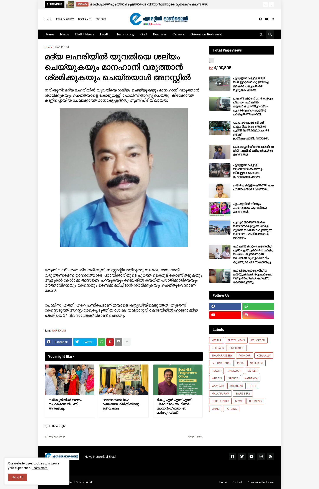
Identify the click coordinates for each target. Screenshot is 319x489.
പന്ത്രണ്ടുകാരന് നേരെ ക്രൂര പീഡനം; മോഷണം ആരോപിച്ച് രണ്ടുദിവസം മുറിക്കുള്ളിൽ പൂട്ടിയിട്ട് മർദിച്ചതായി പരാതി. (253, 106)
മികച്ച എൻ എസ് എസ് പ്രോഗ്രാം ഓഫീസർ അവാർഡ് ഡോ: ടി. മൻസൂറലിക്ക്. (174, 406)
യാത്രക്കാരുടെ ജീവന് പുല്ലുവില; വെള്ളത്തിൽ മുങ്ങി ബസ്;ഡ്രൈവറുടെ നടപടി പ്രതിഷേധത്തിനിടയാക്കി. (251, 131)
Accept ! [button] (17, 477)
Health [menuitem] (105, 34)
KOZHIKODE (237, 348)
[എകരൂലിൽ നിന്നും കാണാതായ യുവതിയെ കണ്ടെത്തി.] (219, 209)
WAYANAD (218, 386)
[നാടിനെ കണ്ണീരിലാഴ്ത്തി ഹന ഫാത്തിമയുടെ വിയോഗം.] (219, 191)
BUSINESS (255, 401)
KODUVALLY (264, 356)
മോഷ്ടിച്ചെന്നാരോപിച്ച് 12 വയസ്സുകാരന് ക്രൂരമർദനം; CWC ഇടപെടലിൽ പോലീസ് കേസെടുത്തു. (252, 277)
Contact (237, 482)
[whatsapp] (258, 306)
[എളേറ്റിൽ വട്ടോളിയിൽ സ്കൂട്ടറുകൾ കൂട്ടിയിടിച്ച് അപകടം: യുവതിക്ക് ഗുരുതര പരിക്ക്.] (219, 83)
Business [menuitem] (159, 34)
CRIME (215, 409)
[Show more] (127, 342)
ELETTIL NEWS (236, 340)
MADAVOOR (234, 371)
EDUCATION (258, 340)
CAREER (252, 371)
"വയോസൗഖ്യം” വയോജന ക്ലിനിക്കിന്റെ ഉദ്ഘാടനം (120, 404)
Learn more (40, 468)
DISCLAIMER (84, 19)
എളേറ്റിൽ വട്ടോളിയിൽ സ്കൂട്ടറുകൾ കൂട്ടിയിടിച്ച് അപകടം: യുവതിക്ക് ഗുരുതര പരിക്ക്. (251, 84)
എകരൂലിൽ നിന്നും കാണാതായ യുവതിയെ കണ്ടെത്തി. (250, 208)
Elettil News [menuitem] (84, 34)
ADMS (90, 482)
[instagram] (258, 315)
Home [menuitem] (49, 34)
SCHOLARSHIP (220, 401)
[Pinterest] (110, 342)
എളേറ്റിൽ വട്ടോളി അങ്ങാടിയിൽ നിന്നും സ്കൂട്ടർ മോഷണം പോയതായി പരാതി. (248, 171)
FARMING (231, 409)
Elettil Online (76, 482)
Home (48, 19)
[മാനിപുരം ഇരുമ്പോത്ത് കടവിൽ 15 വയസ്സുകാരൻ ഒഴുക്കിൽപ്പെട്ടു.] (70, 4)
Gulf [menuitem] (143, 34)
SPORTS (233, 378)
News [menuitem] (64, 34)
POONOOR (245, 356)
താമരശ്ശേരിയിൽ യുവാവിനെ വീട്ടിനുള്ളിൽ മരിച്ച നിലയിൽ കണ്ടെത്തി (253, 151)
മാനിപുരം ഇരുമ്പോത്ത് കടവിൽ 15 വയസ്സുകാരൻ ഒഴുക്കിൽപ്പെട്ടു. (141, 4)
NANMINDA (251, 378)
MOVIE (239, 401)
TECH (252, 386)
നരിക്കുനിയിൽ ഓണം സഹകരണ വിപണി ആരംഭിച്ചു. (64, 404)
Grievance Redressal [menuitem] (206, 34)
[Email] (118, 342)
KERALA (216, 340)
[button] (265, 4)
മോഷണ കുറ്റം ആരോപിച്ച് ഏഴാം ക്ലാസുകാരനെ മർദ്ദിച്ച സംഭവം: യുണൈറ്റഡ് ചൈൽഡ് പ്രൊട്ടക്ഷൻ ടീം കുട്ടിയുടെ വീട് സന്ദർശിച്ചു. (253, 254)
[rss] (273, 19)
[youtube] (266, 19)
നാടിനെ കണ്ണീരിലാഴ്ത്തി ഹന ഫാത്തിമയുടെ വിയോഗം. (253, 187)
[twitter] (242, 456)
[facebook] (260, 19)
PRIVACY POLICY (65, 19)
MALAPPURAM (220, 394)
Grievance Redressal (261, 482)
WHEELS (217, 378)
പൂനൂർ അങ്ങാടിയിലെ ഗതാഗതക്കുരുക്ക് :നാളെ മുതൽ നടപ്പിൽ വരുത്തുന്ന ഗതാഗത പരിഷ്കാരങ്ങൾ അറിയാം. (252, 230)
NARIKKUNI (62, 47)
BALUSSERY (242, 394)
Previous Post (56, 437)
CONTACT (101, 19)
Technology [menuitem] (125, 34)
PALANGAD (236, 386)
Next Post (194, 437)
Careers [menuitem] (178, 34)
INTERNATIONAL (221, 363)
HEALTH (216, 371)
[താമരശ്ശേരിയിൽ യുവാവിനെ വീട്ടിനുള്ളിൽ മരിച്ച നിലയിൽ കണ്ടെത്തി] (219, 152)
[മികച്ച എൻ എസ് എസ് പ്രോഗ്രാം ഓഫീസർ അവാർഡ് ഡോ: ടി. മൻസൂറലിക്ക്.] (177, 380)
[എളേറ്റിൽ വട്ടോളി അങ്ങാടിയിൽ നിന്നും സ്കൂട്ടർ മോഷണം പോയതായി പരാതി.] (219, 170)
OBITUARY (218, 348)
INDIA (240, 363)
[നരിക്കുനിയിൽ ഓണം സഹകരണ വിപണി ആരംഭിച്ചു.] (69, 380)
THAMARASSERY (222, 356)
